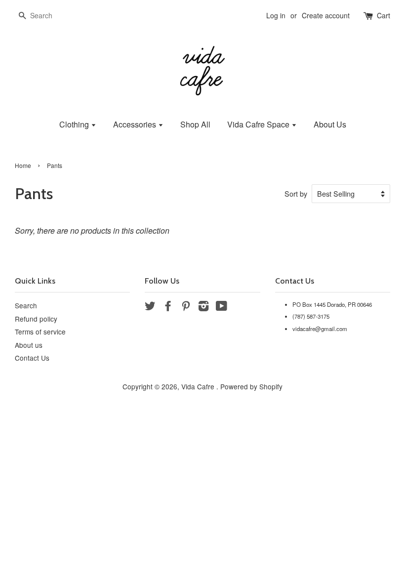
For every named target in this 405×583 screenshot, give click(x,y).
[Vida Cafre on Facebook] (167, 307)
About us (28, 345)
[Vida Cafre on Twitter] (150, 307)
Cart (383, 15)
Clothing (75, 124)
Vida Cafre (198, 386)
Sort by (295, 193)
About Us (330, 124)
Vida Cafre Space (259, 124)
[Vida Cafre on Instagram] (203, 307)
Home (23, 165)
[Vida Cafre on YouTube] (221, 307)
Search (26, 305)
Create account (326, 15)
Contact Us (32, 358)
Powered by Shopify (251, 386)
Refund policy (36, 319)
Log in (275, 15)
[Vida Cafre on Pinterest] (185, 307)
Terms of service (40, 331)
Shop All (195, 124)
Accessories (135, 124)
